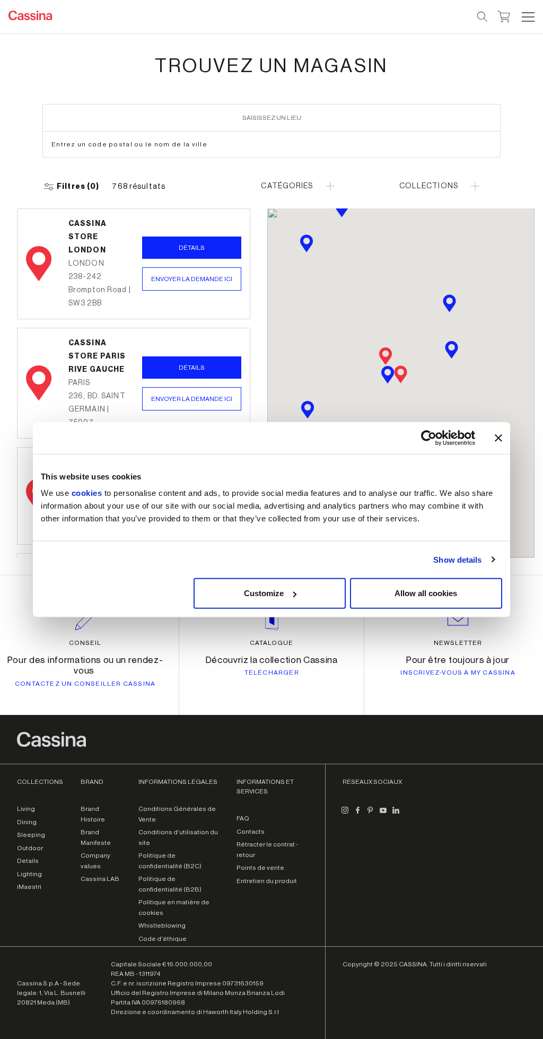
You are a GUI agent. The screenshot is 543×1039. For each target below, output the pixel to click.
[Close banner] (498, 437)
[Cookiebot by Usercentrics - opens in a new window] (428, 438)
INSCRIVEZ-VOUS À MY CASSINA (457, 672)
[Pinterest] (370, 814)
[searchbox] (483, 17)
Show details (457, 559)
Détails (192, 248)
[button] (527, 16)
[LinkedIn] (395, 814)
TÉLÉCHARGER (271, 672)
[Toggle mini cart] (504, 15)
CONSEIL (85, 643)
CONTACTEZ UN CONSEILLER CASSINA (85, 683)
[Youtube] (382, 814)
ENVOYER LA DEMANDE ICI (191, 279)
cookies (87, 492)
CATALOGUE (271, 643)
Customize (264, 593)
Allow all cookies (426, 593)
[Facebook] (357, 814)
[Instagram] (344, 814)
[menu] (528, 16)
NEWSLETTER (458, 643)
